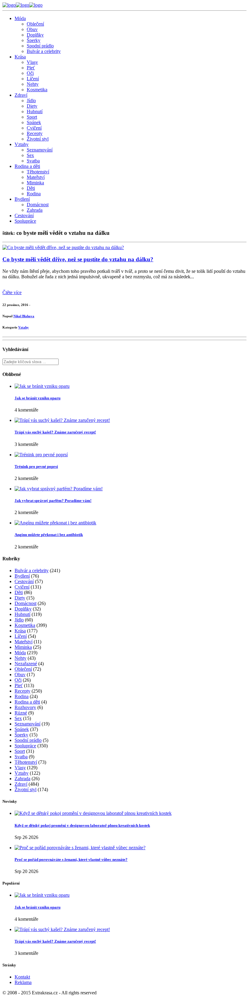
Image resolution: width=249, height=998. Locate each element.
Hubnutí (35, 111)
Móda (20, 18)
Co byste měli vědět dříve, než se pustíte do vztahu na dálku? (77, 259)
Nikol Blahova (23, 316)
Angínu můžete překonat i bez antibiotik (49, 534)
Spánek (34, 122)
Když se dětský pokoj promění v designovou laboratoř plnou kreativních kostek (82, 825)
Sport (32, 117)
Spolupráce (25, 221)
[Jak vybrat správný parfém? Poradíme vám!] (59, 488)
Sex (30, 155)
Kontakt (22, 976)
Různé (21, 712)
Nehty (33, 84)
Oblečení (35, 23)
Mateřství (36, 177)
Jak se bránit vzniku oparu (37, 398)
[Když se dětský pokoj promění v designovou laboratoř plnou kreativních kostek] (93, 813)
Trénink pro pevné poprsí (36, 466)
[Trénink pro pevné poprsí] (41, 454)
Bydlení (22, 199)
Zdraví (21, 95)
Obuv (32, 29)
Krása (20, 56)
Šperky (33, 40)
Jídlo (31, 100)
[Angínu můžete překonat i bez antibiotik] (55, 522)
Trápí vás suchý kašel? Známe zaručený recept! (55, 432)
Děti (31, 188)
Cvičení (34, 127)
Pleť (31, 67)
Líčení (33, 78)
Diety (32, 106)
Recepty (35, 133)
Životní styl (38, 138)
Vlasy (32, 62)
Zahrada (35, 210)
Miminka (35, 182)
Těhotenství (38, 171)
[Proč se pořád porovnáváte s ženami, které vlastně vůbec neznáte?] (80, 847)
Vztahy (22, 144)
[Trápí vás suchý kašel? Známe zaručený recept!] (62, 420)
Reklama (23, 982)
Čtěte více (12, 292)
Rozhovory (25, 707)
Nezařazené (26, 663)
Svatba (33, 160)
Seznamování (40, 149)
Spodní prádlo (40, 45)
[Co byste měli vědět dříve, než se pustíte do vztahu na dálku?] (63, 247)
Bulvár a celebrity (44, 51)
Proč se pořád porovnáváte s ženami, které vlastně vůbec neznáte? (71, 859)
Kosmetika (37, 89)
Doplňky (35, 34)
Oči (30, 73)
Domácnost (38, 204)
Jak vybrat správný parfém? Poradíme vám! (53, 500)
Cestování (24, 215)
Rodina (34, 193)
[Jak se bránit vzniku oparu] (42, 386)
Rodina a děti (27, 166)
